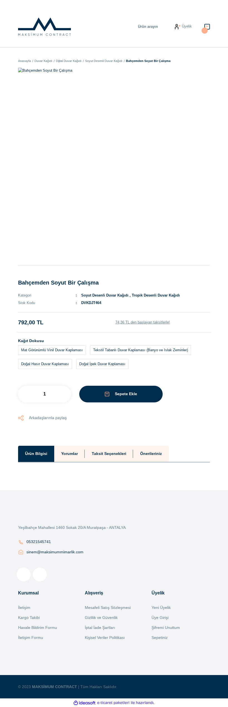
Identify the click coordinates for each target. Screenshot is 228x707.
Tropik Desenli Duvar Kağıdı (156, 295)
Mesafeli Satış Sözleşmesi (108, 607)
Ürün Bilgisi (36, 453)
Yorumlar (69, 453)
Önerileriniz (151, 453)
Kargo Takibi (29, 617)
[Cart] (207, 26)
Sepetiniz (160, 637)
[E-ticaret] (113, 703)
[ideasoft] (84, 703)
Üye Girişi (160, 617)
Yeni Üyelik (161, 607)
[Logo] (44, 27)
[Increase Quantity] (58, 394)
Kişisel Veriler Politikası (105, 637)
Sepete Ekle (126, 394)
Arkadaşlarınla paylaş (48, 417)
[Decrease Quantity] (30, 394)
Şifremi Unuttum (166, 627)
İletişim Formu (30, 637)
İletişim (24, 607)
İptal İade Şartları (100, 627)
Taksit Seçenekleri (109, 453)
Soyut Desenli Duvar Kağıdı (104, 295)
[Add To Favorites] (190, 394)
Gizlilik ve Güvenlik (101, 617)
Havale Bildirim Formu (37, 627)
